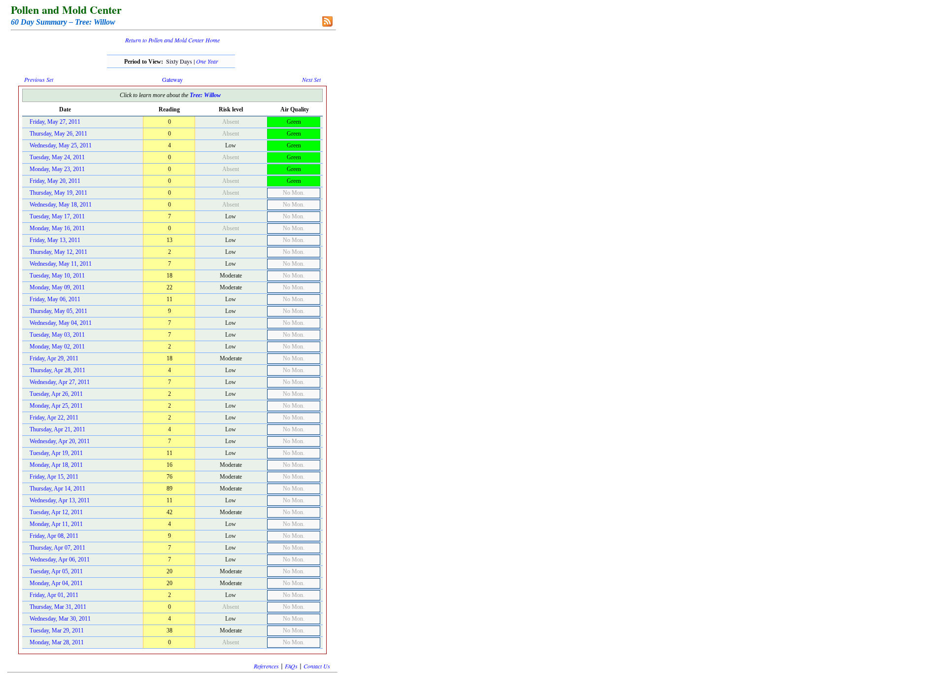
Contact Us (317, 666)
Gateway (172, 79)
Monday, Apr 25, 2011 (56, 405)
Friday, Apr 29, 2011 (54, 358)
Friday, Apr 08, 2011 (54, 535)
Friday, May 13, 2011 (55, 240)
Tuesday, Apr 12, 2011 (56, 512)
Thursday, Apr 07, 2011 (57, 547)
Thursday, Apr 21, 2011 (57, 429)
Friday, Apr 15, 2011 (54, 476)
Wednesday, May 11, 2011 (61, 263)
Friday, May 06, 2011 (55, 299)
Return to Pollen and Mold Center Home (172, 40)
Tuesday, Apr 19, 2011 (56, 453)
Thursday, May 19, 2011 (58, 192)
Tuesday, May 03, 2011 (57, 334)
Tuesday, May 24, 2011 (57, 157)
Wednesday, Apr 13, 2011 (60, 500)
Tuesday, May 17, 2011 (57, 216)
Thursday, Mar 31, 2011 (58, 606)
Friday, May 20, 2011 (55, 180)
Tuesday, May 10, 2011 (57, 275)
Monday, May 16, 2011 (57, 228)
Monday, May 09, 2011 (57, 287)
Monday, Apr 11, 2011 (56, 524)
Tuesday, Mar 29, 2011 (57, 630)
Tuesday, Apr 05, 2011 (56, 571)
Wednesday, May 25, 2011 (61, 145)
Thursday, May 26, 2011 (58, 133)
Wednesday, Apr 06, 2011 (60, 559)
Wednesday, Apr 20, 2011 (60, 441)
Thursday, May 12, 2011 (58, 251)
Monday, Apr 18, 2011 (56, 464)
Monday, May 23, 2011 (57, 169)
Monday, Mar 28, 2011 (57, 642)
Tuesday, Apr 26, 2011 (56, 393)
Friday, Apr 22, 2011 (54, 417)
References (266, 666)
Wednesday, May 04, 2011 (61, 322)
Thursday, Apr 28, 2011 (57, 370)
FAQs (291, 666)
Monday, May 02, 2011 (57, 346)
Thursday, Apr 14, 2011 (57, 488)
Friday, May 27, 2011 (55, 121)
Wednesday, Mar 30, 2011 (60, 618)
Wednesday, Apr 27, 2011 (60, 382)
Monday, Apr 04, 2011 (56, 583)
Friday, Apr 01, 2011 (54, 595)
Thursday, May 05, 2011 (58, 311)
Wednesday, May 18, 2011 (61, 204)
